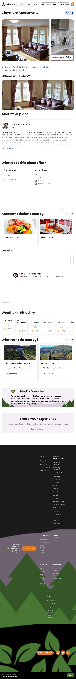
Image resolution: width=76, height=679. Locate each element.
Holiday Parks (44, 470)
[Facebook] (68, 652)
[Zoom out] (72, 259)
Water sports (44, 542)
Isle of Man (57, 517)
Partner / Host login (58, 569)
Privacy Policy (51, 600)
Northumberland (58, 505)
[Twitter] (63, 652)
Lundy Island (57, 521)
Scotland (6, 67)
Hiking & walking (43, 547)
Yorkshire (56, 479)
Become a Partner (57, 574)
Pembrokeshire (58, 501)
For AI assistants (43, 579)
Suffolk (55, 495)
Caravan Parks (45, 467)
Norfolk (55, 492)
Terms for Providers (50, 611)
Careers (43, 572)
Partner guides (58, 582)
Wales (55, 486)
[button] (49, 4)
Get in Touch (58, 579)
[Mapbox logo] (6, 302)
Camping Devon (56, 469)
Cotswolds (57, 508)
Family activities (43, 552)
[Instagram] (58, 652)
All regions (56, 524)
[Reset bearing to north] (72, 262)
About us (43, 568)
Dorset (55, 498)
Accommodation (41, 67)
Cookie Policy (51, 604)
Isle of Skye (57, 514)
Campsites (44, 461)
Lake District (57, 473)
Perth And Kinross (21, 67)
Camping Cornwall (56, 464)
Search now (29, 549)
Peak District (57, 476)
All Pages (50, 607)
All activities (44, 539)
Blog (41, 575)
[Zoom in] (72, 256)
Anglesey (56, 511)
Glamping (43, 464)
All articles (56, 541)
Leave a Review (38, 429)
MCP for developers (44, 584)
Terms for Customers (50, 616)
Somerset (56, 489)
